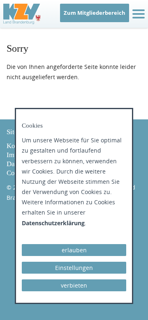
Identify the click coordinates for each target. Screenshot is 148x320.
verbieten (74, 285)
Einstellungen (74, 268)
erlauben (74, 250)
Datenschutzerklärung (53, 223)
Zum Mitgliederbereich (94, 12)
